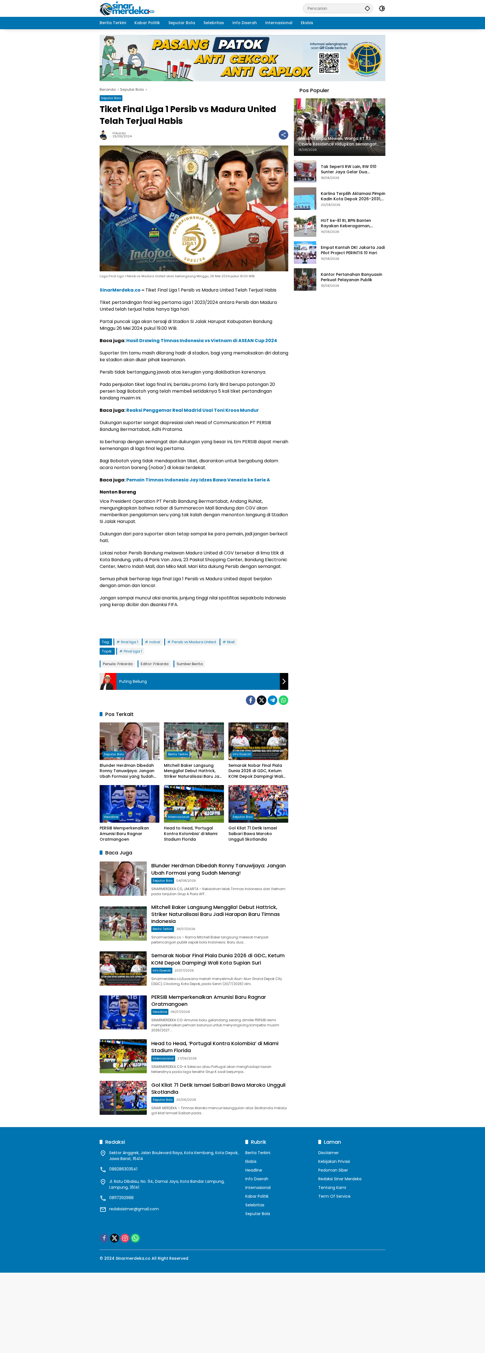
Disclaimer (328, 1153)
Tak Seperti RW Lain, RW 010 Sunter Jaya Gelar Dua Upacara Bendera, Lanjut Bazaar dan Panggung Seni (348, 169)
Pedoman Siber (333, 1170)
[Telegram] (272, 700)
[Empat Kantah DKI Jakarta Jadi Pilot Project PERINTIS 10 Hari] (305, 252)
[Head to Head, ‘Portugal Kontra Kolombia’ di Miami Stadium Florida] (194, 804)
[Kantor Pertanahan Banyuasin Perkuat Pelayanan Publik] (305, 279)
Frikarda (119, 133)
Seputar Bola (111, 98)
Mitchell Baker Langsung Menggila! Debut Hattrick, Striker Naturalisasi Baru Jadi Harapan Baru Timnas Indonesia (193, 771)
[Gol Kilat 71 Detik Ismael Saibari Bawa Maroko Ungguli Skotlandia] (258, 804)
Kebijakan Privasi (334, 1161)
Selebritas (254, 1205)
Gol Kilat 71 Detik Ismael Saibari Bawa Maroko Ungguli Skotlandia (252, 834)
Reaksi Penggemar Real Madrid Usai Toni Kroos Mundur (192, 410)
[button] (367, 8)
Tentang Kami (332, 1187)
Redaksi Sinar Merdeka (340, 1179)
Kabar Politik (257, 1196)
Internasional (178, 817)
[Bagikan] (283, 135)
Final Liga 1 (133, 651)
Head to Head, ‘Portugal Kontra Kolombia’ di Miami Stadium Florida (190, 834)
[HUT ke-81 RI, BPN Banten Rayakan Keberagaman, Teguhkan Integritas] (305, 225)
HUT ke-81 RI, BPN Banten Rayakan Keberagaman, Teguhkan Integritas (346, 223)
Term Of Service (334, 1196)
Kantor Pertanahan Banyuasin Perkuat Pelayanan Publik (351, 277)
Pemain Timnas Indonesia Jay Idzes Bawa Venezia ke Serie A (198, 480)
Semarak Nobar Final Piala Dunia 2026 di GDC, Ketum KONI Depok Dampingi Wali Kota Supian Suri (255, 771)
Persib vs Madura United (194, 642)
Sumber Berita (190, 664)
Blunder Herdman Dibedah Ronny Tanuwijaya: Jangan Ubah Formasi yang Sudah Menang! (127, 771)
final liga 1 (129, 642)
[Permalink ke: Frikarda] (106, 135)
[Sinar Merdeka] (128, 8)
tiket (231, 642)
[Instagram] (124, 1238)
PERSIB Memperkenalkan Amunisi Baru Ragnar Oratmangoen (124, 834)
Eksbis (251, 1161)
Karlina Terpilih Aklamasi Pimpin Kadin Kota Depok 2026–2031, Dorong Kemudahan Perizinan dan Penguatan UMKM (353, 196)
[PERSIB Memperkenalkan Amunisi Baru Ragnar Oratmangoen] (129, 804)
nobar (155, 642)
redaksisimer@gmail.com (134, 1209)
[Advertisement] (168, 1312)
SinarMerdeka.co (120, 290)
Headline (111, 817)
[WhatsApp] (283, 700)
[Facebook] (250, 700)
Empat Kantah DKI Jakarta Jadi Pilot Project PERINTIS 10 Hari (353, 250)
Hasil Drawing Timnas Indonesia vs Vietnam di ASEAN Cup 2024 (201, 340)
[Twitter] (261, 700)
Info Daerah (242, 754)
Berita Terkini (178, 754)
